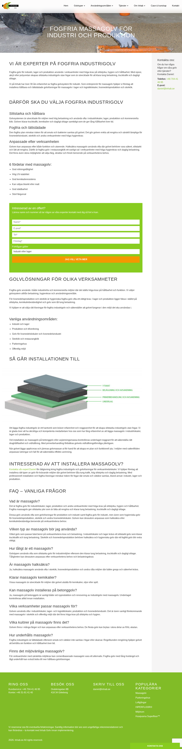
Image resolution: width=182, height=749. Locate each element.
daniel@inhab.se (166, 88)
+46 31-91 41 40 (24, 692)
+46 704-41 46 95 (31, 689)
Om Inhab (139, 5)
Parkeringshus (143, 698)
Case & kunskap (158, 5)
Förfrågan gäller (20, 246)
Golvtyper (79, 5)
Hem (66, 5)
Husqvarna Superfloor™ (148, 716)
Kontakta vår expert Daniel (22, 469)
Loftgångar (141, 702)
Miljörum (140, 712)
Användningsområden (101, 5)
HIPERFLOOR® (144, 707)
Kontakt (175, 5)
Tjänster (123, 5)
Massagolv (141, 693)
